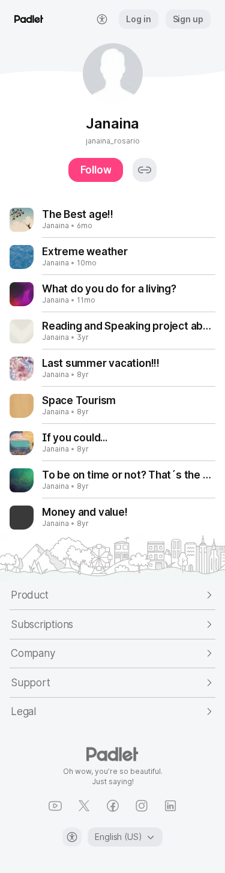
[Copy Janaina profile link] (145, 170)
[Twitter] (84, 806)
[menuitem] (102, 19)
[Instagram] (141, 806)
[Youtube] (55, 806)
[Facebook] (113, 806)
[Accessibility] (72, 837)
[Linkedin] (170, 806)
